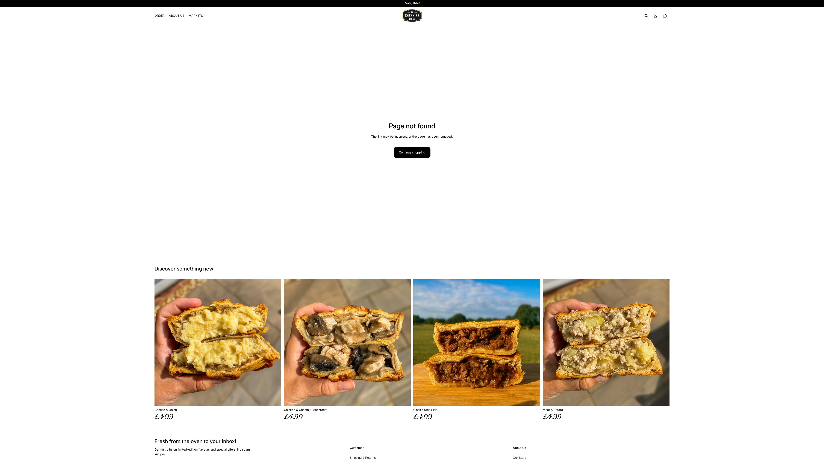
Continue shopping (412, 152)
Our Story (519, 457)
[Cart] (665, 15)
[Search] (646, 15)
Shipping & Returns (363, 457)
